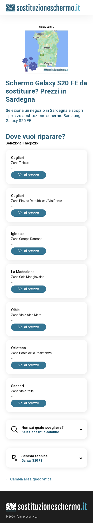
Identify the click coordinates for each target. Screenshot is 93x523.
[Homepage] (43, 6)
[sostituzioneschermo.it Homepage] (46, 507)
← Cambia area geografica (28, 479)
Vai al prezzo (28, 175)
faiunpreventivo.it (27, 516)
